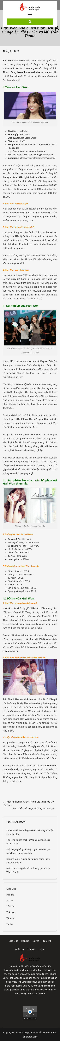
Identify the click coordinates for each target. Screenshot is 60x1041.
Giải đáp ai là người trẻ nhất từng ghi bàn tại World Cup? (28, 870)
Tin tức (9, 924)
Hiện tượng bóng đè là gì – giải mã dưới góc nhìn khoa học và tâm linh (28, 851)
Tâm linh (10, 906)
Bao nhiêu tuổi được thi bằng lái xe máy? (35, 808)
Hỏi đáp (10, 895)
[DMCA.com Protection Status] (30, 1013)
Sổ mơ (9, 900)
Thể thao (10, 912)
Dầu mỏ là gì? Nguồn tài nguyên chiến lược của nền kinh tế (28, 861)
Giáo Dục (11, 889)
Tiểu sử (10, 918)
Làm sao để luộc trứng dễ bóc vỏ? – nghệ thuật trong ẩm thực (29, 832)
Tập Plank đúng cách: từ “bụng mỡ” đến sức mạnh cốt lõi (28, 842)
